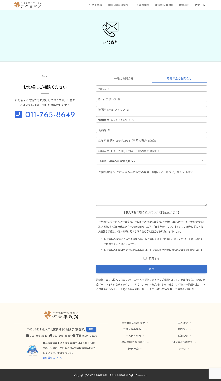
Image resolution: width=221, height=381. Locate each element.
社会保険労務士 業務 (133, 322)
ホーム (182, 348)
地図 (91, 329)
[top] (28, 5)
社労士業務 (95, 5)
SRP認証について (52, 357)
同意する (153, 258)
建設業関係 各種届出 (133, 342)
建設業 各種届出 (164, 5)
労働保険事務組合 (118, 5)
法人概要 (182, 322)
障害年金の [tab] (179, 78)
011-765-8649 (48, 115)
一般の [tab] (123, 78)
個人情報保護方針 (182, 342)
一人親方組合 (141, 5)
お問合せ (200, 5)
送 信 (151, 269)
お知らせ (182, 335)
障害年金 (184, 5)
